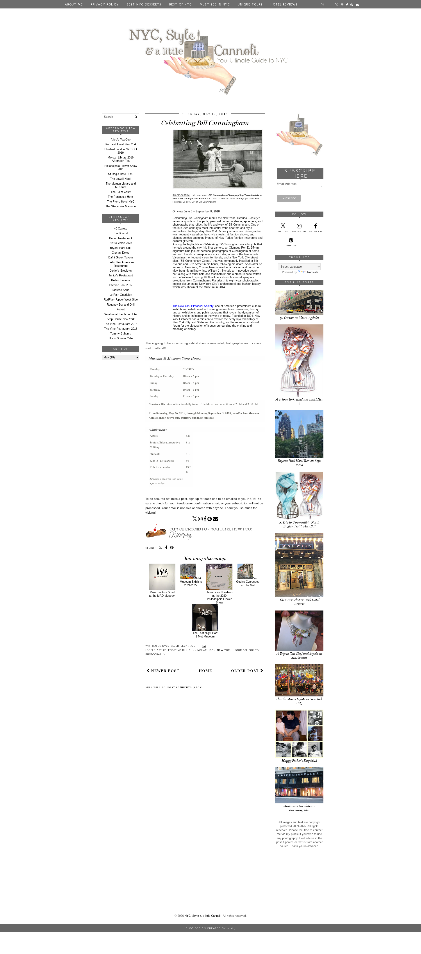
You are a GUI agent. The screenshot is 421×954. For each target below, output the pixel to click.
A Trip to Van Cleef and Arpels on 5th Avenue (299, 656)
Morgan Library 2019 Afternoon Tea (121, 159)
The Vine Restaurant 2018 (120, 328)
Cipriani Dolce (120, 252)
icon (212, 650)
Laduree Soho (120, 290)
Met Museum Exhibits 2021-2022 (191, 582)
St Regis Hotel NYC (120, 174)
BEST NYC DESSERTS (144, 4)
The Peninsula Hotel (121, 196)
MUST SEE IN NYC (215, 4)
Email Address (286, 183)
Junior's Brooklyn (121, 270)
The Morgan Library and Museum (121, 185)
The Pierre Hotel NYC (120, 201)
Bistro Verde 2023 (120, 243)
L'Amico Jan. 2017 (120, 285)
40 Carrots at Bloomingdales (299, 318)
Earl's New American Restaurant (121, 264)
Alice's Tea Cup (120, 139)
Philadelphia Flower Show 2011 (120, 167)
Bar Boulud (121, 233)
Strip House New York (121, 319)
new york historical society (238, 650)
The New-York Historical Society (193, 306)
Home (205, 670)
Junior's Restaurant (121, 275)
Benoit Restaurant (120, 238)
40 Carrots (120, 228)
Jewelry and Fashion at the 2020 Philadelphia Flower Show (219, 597)
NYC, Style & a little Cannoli (203, 915)
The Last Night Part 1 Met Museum (205, 634)
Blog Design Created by (210, 928)
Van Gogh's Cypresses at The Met (247, 582)
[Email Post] (203, 645)
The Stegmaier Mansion (120, 206)
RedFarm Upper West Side (121, 299)
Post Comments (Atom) (185, 687)
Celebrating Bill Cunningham (185, 650)
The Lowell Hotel (120, 178)
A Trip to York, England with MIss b (299, 401)
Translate (312, 272)
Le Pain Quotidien (120, 294)
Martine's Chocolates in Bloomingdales (299, 808)
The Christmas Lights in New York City (299, 701)
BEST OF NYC (180, 4)
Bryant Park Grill (120, 247)
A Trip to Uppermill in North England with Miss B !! (299, 524)
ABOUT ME (74, 4)
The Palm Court (121, 192)
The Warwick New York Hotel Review (299, 602)
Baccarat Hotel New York (121, 144)
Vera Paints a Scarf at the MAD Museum (162, 594)
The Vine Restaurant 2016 (120, 324)
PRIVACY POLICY (105, 4)
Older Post (245, 670)
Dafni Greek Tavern (120, 257)
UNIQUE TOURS (250, 4)
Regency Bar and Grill (121, 304)
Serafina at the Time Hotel (120, 314)
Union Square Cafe (121, 338)
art (159, 650)
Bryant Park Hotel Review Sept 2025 (299, 463)
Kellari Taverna (120, 280)
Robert (120, 309)
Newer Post (165, 670)
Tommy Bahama (120, 333)
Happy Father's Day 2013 (299, 761)
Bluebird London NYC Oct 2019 (120, 151)
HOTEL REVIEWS (284, 4)
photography (155, 654)
